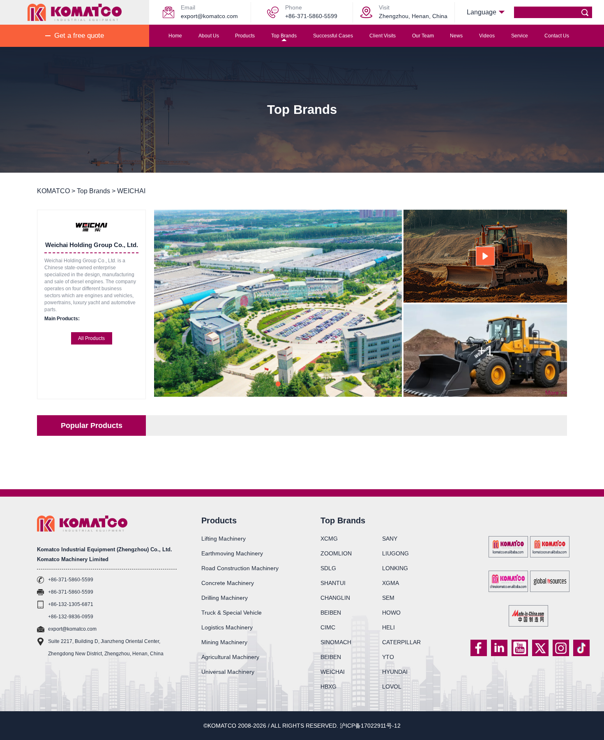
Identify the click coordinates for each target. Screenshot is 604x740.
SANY (389, 538)
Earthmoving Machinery (232, 553)
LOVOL (391, 686)
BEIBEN (330, 612)
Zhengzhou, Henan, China (413, 16)
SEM (388, 597)
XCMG (329, 538)
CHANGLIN (335, 597)
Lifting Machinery (223, 538)
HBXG (328, 686)
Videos (487, 36)
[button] (278, 384)
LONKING (395, 568)
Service (519, 36)
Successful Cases (333, 36)
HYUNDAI (395, 671)
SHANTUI (333, 583)
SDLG (328, 568)
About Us (208, 36)
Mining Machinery (224, 642)
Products (245, 36)
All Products (91, 338)
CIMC (327, 627)
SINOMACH (335, 642)
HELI (388, 627)
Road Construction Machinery (240, 568)
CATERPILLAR (401, 642)
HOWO (391, 612)
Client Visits (382, 36)
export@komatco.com (209, 16)
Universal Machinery (227, 671)
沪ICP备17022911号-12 (370, 725)
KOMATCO (53, 190)
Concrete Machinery (227, 583)
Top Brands (284, 36)
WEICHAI (332, 671)
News (456, 36)
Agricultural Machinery (230, 657)
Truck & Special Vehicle (231, 612)
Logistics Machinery (227, 627)
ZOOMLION (336, 553)
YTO (388, 657)
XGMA (390, 583)
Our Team (423, 36)
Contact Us (556, 36)
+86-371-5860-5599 (311, 16)
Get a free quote (79, 35)
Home (175, 36)
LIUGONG (395, 553)
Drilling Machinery (224, 597)
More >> (556, 392)
